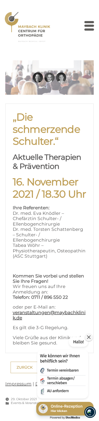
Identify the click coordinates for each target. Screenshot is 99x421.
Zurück (25, 367)
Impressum (18, 384)
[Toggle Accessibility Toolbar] (90, 412)
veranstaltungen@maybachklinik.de (49, 315)
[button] (62, 368)
